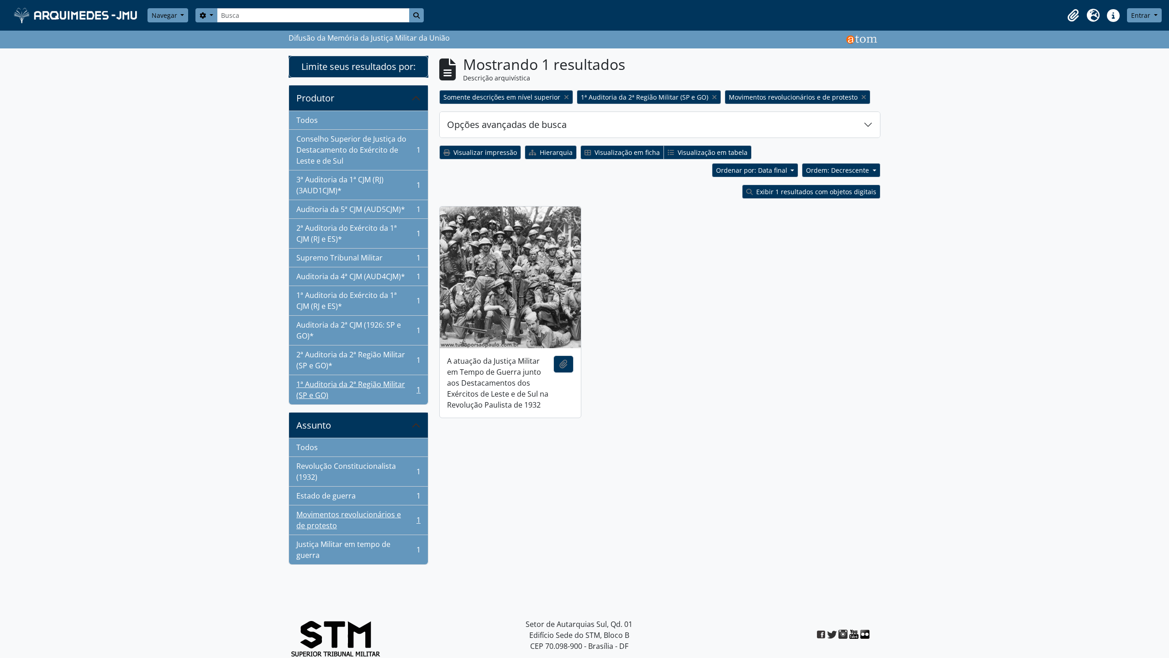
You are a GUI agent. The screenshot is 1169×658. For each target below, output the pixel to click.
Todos (307, 120)
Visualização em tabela (712, 152)
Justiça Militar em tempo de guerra (358, 549)
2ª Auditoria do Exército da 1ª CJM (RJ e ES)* (358, 233)
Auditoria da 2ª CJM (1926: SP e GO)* (358, 330)
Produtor (315, 98)
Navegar (165, 15)
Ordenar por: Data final (752, 170)
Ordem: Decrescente (838, 170)
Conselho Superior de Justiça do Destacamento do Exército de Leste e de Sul (358, 150)
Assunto (313, 425)
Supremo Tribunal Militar (358, 260)
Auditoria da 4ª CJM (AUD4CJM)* (358, 278)
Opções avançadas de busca (507, 124)
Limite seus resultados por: (358, 66)
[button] (1073, 15)
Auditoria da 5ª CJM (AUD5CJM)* (358, 211)
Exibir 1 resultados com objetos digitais (815, 191)
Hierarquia (555, 152)
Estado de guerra (358, 498)
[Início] (76, 15)
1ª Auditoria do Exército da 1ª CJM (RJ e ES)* (358, 300)
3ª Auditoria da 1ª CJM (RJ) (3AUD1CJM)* (358, 185)
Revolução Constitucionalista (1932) (358, 471)
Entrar (1141, 15)
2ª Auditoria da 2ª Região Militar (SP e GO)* (358, 360)
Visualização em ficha (626, 152)
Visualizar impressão (484, 152)
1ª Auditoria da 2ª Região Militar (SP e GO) (358, 389)
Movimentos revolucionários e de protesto (358, 520)
